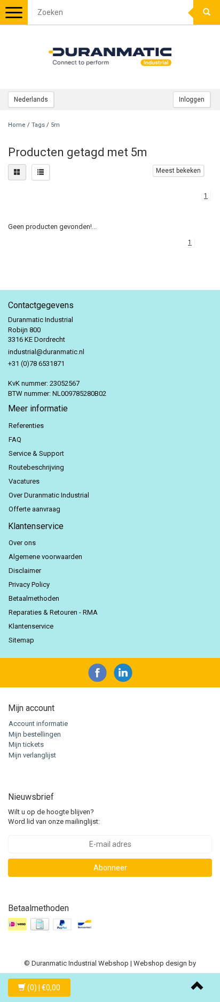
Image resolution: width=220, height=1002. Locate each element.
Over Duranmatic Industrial (49, 495)
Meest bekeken (178, 170)
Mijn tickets (26, 744)
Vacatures (24, 481)
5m (55, 124)
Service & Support (36, 453)
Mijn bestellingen (35, 734)
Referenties (26, 426)
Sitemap (21, 640)
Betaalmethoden (34, 598)
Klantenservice (31, 626)
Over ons (22, 543)
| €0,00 (43, 987)
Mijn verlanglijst (32, 755)
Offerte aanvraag (34, 509)
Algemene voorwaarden (45, 557)
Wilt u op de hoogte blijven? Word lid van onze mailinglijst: (54, 817)
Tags (38, 124)
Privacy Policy (29, 584)
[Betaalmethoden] (52, 925)
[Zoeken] (206, 12)
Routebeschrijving (36, 467)
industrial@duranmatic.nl (46, 352)
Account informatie (38, 724)
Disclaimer (25, 571)
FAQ (15, 439)
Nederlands (31, 99)
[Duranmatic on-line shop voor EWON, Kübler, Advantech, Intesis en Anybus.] (110, 57)
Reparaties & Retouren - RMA (53, 612)
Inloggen (192, 99)
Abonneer (110, 867)
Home (17, 124)
